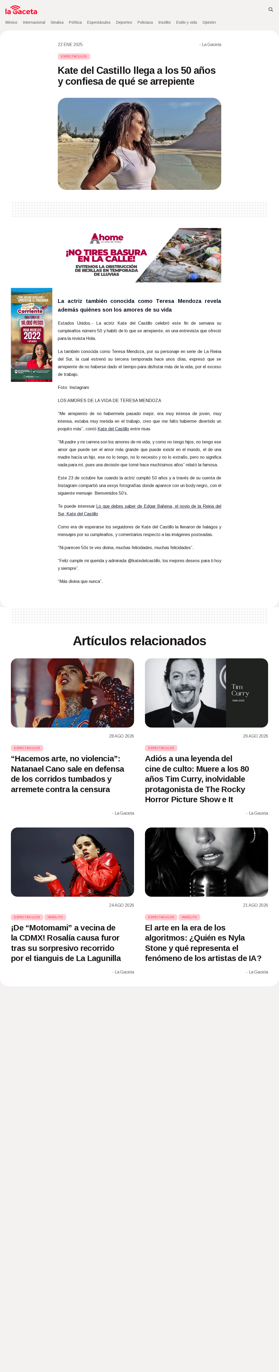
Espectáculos (99, 22)
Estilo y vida (186, 22)
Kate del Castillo (113, 429)
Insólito (164, 22)
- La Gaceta (210, 44)
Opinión (209, 22)
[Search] (271, 10)
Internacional (34, 22)
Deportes (124, 22)
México (11, 22)
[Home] (21, 9)
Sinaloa (57, 22)
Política (75, 22)
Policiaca (145, 22)
